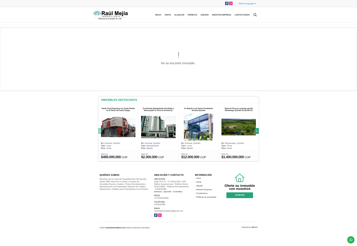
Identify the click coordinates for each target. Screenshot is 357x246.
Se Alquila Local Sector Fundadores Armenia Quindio (198, 109)
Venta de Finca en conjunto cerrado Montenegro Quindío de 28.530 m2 (239, 109)
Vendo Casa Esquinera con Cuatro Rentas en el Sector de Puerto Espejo (118, 109)
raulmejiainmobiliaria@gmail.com (168, 211)
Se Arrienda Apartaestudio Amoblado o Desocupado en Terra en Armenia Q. (158, 109)
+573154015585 (161, 198)
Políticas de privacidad (206, 197)
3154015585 (159, 204)
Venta (168, 15)
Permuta (192, 15)
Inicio (158, 15)
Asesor (205, 15)
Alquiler (179, 15)
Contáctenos (242, 15)
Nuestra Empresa (221, 15)
